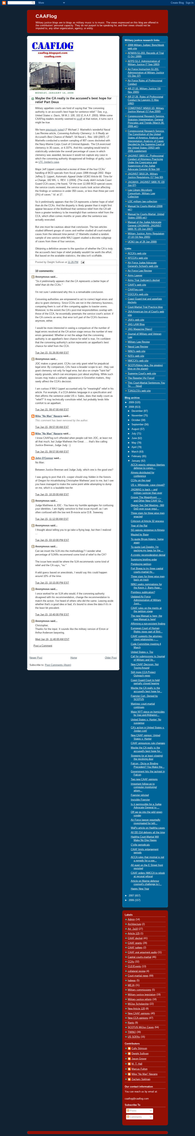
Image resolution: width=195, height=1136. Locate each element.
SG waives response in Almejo (148, 530)
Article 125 (134, 933)
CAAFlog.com (135, 289)
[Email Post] (82, 262)
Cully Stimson (139, 1048)
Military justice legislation (142, 994)
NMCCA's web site (138, 360)
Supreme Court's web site (142, 373)
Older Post (111, 657)
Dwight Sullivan (140, 1053)
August (136, 429)
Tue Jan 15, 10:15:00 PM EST (52, 583)
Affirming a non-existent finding (148, 623)
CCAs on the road (140, 480)
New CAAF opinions (139, 1013)
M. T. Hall (137, 1064)
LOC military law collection (142, 201)
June (135, 438)
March (135, 451)
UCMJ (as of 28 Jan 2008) (142, 242)
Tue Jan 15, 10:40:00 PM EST (52, 614)
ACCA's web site (137, 253)
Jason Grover (139, 1058)
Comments (135, 1117)
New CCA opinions (138, 1018)
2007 (132, 895)
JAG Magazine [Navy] (140, 329)
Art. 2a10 (133, 929)
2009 (132, 402)
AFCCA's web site (138, 258)
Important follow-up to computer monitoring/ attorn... (144, 787)
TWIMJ (132, 1032)
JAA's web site (136, 320)
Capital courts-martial (139, 957)
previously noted (55, 129)
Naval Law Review (138, 346)
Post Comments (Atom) (58, 665)
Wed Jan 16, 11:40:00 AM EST (52, 639)
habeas (132, 980)
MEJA (131, 985)
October (136, 420)
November (138, 415)
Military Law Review (139, 342)
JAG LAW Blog (136, 324)
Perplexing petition (141, 564)
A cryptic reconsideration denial (148, 555)
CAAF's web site (137, 285)
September (138, 424)
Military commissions (139, 990)
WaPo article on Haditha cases (148, 828)
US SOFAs (134, 1037)
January (136, 461)
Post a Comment (43, 645)
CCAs (131, 961)
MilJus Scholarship (138, 1004)
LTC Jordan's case (49, 162)
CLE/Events (134, 966)
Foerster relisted (140, 795)
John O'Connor (44, 458)
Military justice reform (140, 999)
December (138, 411)
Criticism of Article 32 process (147, 521)
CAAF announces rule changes (148, 743)
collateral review (136, 971)
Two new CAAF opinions (144, 779)
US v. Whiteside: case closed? (148, 485)
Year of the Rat (139, 525)
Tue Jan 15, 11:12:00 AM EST (52, 519)
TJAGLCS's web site (139, 391)
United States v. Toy (142, 652)
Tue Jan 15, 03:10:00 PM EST (52, 540)
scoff (79, 119)
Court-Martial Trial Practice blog (145, 307)
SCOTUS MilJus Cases (141, 1027)
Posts (132, 1110)
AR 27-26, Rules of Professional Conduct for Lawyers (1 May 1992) (145, 100)
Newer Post (36, 657)
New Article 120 (136, 1008)
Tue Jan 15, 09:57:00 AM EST (52, 427)
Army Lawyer (135, 275)
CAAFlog (46, 16)
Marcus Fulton (139, 1069)
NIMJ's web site (136, 351)
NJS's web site (136, 356)
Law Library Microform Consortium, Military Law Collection (141, 193)
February (137, 456)
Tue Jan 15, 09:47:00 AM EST (52, 409)
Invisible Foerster (140, 799)
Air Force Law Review (140, 270)
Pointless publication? (143, 592)
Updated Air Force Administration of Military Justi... (146, 600)
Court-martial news (138, 975)
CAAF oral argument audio (142, 952)
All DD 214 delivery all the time (148, 832)
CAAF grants (135, 943)
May (134, 442)
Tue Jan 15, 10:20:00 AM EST (52, 494)
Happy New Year (140, 888)
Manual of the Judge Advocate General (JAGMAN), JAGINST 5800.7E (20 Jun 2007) (144, 225)
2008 (132, 407)
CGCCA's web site (138, 294)
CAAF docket (135, 938)
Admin (131, 919)
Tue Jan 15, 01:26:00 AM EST (52, 352)
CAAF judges (135, 947)
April (134, 447)
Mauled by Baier (140, 534)
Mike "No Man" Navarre (48, 416)
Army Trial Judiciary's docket (144, 280)
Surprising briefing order (144, 559)
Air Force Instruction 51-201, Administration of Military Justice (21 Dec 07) (146, 72)
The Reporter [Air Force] (141, 378)
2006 (132, 900)
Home (73, 657)
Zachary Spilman (141, 1079)
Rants (131, 1022)
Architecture (134, 924)
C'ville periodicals (140, 845)
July (134, 433)
